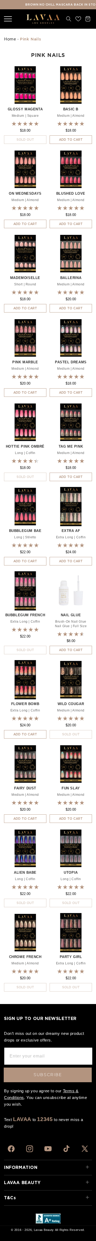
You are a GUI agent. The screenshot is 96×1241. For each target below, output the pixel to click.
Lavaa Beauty (44, 1229)
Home (10, 39)
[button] (8, 19)
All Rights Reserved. (70, 1229)
